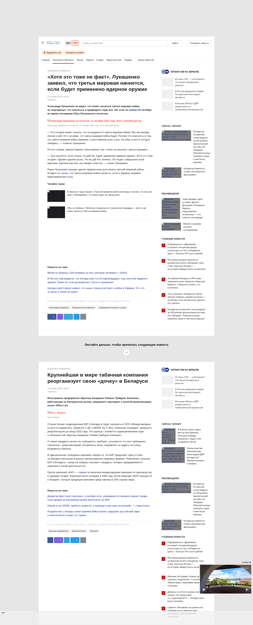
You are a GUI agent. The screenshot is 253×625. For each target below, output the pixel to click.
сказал (64, 173)
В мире (100, 60)
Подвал (128, 60)
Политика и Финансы (63, 60)
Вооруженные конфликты (83, 308)
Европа (90, 60)
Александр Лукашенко (59, 308)
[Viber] (60, 317)
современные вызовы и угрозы (112, 308)
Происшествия (113, 60)
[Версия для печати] (83, 317)
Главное (46, 60)
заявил (133, 110)
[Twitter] (77, 317)
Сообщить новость (199, 43)
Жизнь (80, 60)
